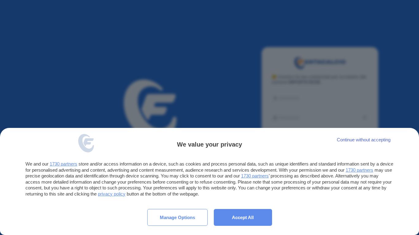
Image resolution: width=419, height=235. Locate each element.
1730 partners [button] (63, 163)
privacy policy (111, 193)
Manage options (177, 217)
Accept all (243, 217)
